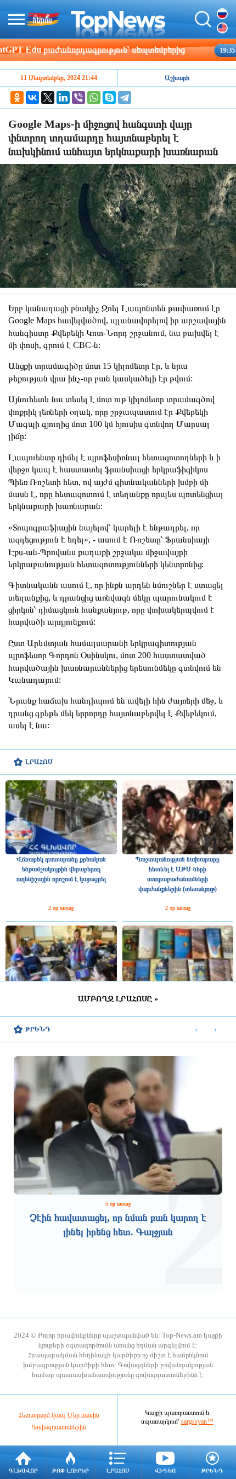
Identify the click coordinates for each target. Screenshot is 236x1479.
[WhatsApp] (93, 97)
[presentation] (196, 1030)
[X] (47, 97)
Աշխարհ (177, 78)
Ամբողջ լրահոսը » (118, 999)
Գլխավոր (23, 1470)
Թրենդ (212, 1470)
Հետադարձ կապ (42, 1415)
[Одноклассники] (17, 97)
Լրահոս (117, 1470)
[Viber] (78, 97)
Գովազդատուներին (59, 1427)
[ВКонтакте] (32, 97)
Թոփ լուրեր (70, 1470)
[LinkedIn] (63, 97)
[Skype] (109, 97)
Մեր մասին (83, 1415)
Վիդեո (165, 1470)
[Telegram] (124, 97)
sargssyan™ (197, 1421)
